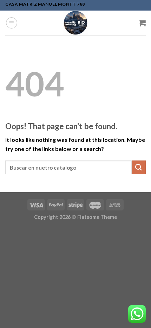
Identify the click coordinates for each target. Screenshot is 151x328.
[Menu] (11, 23)
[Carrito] (142, 23)
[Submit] (139, 167)
